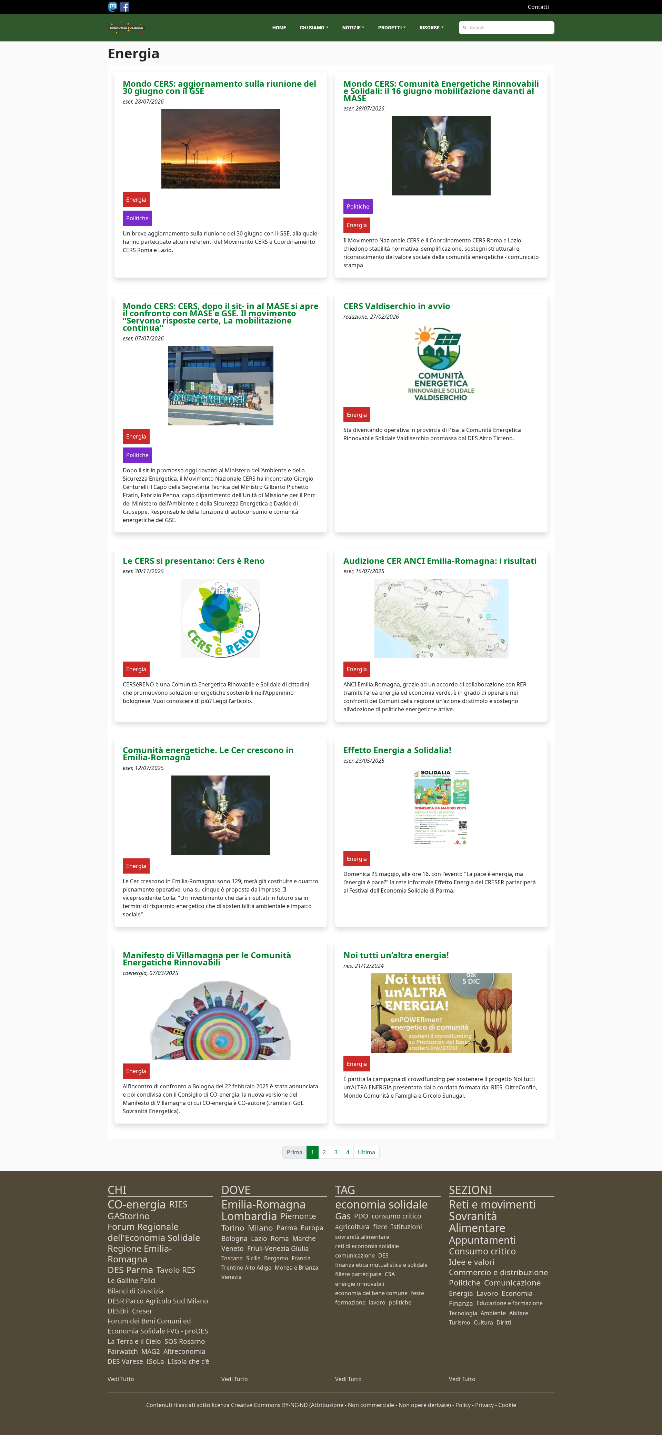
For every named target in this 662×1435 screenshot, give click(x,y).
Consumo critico (482, 1251)
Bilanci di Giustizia (136, 1291)
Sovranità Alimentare (477, 1221)
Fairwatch (123, 1351)
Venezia (231, 1277)
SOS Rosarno (184, 1341)
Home (279, 27)
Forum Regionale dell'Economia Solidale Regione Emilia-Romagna (154, 1243)
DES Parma (130, 1270)
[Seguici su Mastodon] (113, 6)
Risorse (430, 27)
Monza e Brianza (296, 1267)
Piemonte (298, 1216)
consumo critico (396, 1216)
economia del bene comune (371, 1293)
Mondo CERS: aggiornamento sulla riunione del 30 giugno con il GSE (219, 87)
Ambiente (493, 1313)
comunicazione (355, 1255)
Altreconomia (184, 1351)
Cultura (483, 1322)
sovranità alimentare (362, 1237)
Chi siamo (312, 27)
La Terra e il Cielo (134, 1341)
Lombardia (249, 1215)
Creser (142, 1311)
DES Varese (125, 1361)
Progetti (390, 27)
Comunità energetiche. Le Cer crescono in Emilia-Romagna (208, 753)
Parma (287, 1227)
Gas (343, 1216)
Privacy (484, 1405)
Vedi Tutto (121, 1379)
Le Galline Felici (132, 1280)
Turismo (459, 1322)
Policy (463, 1405)
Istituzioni (406, 1226)
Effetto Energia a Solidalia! (397, 749)
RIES (178, 1204)
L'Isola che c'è (188, 1361)
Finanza (461, 1303)
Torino (232, 1227)
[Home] (127, 27)
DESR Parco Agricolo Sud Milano (158, 1301)
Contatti (538, 7)
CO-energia (137, 1204)
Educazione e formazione (510, 1303)
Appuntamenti (482, 1239)
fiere (380, 1226)
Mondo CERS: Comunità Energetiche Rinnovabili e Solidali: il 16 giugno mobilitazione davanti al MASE (441, 91)
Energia (461, 1293)
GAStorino (129, 1216)
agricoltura (352, 1226)
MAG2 (150, 1351)
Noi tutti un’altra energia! (396, 955)
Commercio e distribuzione (498, 1272)
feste (417, 1293)
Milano (260, 1227)
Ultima (366, 1152)
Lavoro (487, 1293)
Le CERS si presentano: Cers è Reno (194, 560)
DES (383, 1255)
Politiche (465, 1282)
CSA (390, 1274)
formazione (350, 1302)
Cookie (507, 1405)
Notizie (351, 27)
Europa (312, 1227)
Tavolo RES (176, 1269)
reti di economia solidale (367, 1246)
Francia (301, 1258)
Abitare (518, 1313)
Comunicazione (512, 1282)
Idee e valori (471, 1261)
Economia (517, 1293)
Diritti (503, 1322)
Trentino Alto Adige (246, 1267)
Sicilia (253, 1258)
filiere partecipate (358, 1274)
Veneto (232, 1248)
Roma (280, 1238)
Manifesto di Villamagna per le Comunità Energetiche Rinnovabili (207, 958)
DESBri (118, 1311)
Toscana (232, 1258)
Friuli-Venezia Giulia (278, 1248)
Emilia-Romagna (263, 1204)
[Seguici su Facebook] (124, 6)
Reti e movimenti (492, 1204)
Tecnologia (463, 1313)
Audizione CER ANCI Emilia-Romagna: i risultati (439, 560)
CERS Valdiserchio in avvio (396, 305)
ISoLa (155, 1361)
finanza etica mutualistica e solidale (381, 1265)
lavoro (377, 1302)
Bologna (234, 1238)
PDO (361, 1216)
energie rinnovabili (359, 1284)
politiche (400, 1302)
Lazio (259, 1238)
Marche (304, 1238)
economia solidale (381, 1204)
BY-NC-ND (295, 1405)
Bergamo (276, 1258)
